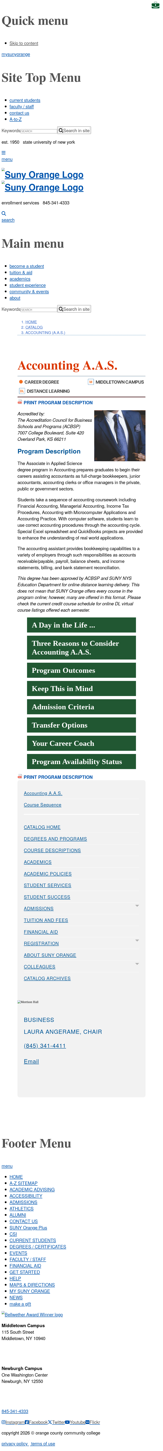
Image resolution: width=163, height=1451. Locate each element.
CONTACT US (24, 1221)
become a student (27, 266)
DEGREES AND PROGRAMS (55, 838)
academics (20, 278)
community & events (29, 291)
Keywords (11, 130)
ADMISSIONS (39, 908)
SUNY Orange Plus (28, 1227)
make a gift (20, 1303)
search (8, 219)
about (15, 297)
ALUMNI (18, 1214)
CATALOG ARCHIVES (47, 978)
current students (25, 100)
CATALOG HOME (42, 827)
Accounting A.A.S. (43, 793)
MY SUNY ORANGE (30, 1291)
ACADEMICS (38, 862)
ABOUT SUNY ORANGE (50, 955)
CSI (13, 1234)
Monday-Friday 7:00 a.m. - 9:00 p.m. (22, 1393)
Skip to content (24, 43)
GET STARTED (25, 1272)
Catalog (34, 327)
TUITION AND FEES (46, 920)
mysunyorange (16, 54)
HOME (16, 1176)
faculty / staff (22, 106)
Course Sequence (42, 804)
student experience (28, 285)
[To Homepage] (81, 180)
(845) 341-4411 (45, 1045)
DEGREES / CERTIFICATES (38, 1246)
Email (31, 1061)
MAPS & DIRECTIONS (32, 1284)
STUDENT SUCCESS (47, 897)
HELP (15, 1278)
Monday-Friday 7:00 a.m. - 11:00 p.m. (23, 1350)
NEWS (16, 1297)
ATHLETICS (22, 1208)
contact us (19, 112)
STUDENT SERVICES (47, 885)
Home (31, 321)
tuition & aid (21, 272)
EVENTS (18, 1253)
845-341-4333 (15, 1411)
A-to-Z (16, 119)
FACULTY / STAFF (28, 1259)
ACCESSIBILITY (26, 1195)
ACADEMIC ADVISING (32, 1189)
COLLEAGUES (39, 966)
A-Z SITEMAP (24, 1183)
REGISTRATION (41, 943)
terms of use (42, 1443)
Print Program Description (57, 402)
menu (7, 159)
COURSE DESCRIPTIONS (52, 850)
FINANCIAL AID (41, 931)
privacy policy (15, 1443)
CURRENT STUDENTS (33, 1240)
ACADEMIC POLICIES (48, 873)
